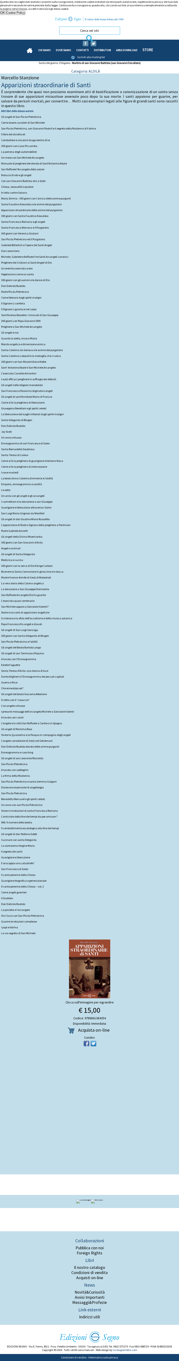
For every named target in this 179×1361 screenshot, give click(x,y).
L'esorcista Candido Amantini (18, 373)
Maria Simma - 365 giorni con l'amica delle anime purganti (36, 198)
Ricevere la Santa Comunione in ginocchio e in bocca (32, 571)
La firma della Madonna (15, 775)
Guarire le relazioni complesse (19, 921)
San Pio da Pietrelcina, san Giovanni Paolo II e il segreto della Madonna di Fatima (48, 128)
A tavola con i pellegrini (14, 770)
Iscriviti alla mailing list (91, 57)
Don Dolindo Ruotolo (13, 286)
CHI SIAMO (44, 50)
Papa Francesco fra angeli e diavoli (21, 624)
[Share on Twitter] (93, 1043)
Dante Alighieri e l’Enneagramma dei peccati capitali (32, 676)
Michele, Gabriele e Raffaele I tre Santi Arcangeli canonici (34, 256)
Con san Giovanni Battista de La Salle (23, 181)
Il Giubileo (7, 898)
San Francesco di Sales (14, 869)
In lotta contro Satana (14, 192)
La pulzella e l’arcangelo (15, 910)
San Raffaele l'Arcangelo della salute (22, 169)
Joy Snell (6, 431)
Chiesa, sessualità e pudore (17, 186)
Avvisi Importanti (89, 1297)
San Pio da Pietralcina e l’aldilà (19, 641)
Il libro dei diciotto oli (13, 134)
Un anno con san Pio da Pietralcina (21, 805)
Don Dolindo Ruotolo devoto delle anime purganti (30, 746)
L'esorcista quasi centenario (17, 600)
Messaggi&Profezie (89, 1302)
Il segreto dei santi (11, 851)
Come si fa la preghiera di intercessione (24, 466)
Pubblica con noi (90, 1247)
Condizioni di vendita (89, 1272)
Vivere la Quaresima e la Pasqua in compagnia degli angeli (36, 735)
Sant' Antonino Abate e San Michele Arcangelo (28, 367)
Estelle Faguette (10, 665)
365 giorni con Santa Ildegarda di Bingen (25, 635)
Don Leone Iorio (10, 251)
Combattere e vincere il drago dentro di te (25, 140)
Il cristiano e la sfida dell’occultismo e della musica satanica (36, 618)
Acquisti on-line (89, 1277)
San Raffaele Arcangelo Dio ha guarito (23, 595)
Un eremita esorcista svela (17, 268)
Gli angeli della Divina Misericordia (21, 536)
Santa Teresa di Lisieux (14, 455)
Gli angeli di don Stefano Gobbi (19, 834)
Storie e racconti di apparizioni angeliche (25, 612)
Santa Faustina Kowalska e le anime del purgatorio (31, 204)
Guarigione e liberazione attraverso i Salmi (26, 507)
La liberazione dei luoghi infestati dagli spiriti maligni (32, 414)
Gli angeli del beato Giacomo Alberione (24, 694)
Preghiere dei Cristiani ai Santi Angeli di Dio (26, 262)
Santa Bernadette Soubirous (17, 449)
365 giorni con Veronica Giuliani (19, 233)
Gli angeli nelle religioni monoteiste (22, 385)
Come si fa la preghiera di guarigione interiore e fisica (32, 461)
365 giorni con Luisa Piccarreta (19, 146)
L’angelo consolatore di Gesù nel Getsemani (27, 740)
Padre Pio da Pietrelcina (15, 291)
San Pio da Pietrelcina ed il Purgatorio (23, 239)
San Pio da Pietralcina (14, 793)
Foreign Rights (89, 1253)
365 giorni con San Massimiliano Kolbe (23, 361)
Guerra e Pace (9, 682)
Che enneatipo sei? (12, 688)
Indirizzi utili (89, 1316)
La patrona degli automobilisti (19, 151)
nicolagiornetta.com (125, 1350)
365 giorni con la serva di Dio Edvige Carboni (27, 565)
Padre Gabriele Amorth (14, 531)
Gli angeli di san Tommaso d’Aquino (22, 653)
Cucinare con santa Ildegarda (19, 840)
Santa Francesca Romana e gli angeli (23, 221)
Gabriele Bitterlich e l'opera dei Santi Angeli (26, 245)
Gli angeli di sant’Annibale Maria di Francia (26, 396)
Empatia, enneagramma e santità (21, 484)
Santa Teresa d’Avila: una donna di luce (24, 670)
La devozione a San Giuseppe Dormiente (25, 589)
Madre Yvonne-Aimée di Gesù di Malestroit (26, 577)
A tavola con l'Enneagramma (18, 659)
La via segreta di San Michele (18, 933)
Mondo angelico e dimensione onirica (23, 344)
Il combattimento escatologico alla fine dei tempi (30, 828)
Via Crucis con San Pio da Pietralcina (22, 915)
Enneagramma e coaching (17, 752)
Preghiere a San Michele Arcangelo (21, 326)
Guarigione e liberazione (15, 857)
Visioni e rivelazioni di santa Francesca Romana (29, 810)
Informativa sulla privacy (103, 1357)
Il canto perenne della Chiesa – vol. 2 (22, 886)
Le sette (5, 490)
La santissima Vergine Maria (18, 845)
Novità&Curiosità (90, 1292)
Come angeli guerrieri (14, 892)
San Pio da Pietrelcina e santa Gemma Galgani (29, 781)
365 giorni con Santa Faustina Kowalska (24, 216)
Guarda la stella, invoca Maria (19, 338)
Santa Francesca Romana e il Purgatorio (25, 227)
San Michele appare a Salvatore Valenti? (24, 606)
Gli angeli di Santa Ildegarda (18, 554)
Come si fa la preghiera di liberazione (23, 402)
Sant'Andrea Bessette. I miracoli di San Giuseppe (29, 315)
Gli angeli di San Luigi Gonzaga (19, 630)
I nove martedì (9, 472)
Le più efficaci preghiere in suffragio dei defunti (28, 379)
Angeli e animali (11, 548)
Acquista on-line (94, 1030)
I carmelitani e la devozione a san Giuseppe (26, 501)
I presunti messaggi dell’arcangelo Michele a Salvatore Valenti (37, 711)
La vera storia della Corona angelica (22, 583)
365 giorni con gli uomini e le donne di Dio (25, 280)
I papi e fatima (9, 927)
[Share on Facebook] (86, 1043)
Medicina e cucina (12, 560)
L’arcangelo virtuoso (13, 705)
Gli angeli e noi (9, 332)
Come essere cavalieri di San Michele (23, 122)
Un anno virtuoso (11, 437)
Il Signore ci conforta (13, 303)
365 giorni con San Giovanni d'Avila (22, 542)
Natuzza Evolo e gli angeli (16, 175)
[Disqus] (89, 1112)
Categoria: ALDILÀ (85, 71)
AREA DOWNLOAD (127, 50)
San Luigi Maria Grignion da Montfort (23, 513)
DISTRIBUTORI (102, 50)
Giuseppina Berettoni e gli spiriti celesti (23, 408)
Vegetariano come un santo (17, 274)
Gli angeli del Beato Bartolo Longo (21, 647)
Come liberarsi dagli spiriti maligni (21, 297)
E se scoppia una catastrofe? (17, 863)
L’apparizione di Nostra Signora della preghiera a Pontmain (36, 525)
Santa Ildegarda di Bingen (16, 420)
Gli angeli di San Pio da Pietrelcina (21, 116)
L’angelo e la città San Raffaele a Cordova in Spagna (31, 723)
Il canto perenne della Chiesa (18, 875)
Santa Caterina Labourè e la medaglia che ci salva (31, 356)
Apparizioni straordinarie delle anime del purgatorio (31, 210)
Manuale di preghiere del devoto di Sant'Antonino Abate (34, 163)
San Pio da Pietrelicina (14, 764)
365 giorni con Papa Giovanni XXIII (21, 321)
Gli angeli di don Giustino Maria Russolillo (25, 519)
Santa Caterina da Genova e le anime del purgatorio (32, 350)
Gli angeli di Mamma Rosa (16, 729)
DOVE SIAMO (63, 50)
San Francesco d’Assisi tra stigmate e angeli (27, 391)
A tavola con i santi (12, 717)
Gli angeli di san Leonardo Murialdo (22, 758)
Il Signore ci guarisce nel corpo (18, 309)
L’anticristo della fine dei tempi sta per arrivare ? (29, 816)
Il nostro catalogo (89, 1267)
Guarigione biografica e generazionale (23, 880)
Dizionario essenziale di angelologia (22, 787)
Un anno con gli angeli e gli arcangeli (23, 496)
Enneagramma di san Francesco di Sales (25, 443)
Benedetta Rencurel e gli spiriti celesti (23, 799)
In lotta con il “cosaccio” (15, 700)
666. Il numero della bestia (16, 822)
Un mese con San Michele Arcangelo (22, 157)
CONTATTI (82, 50)
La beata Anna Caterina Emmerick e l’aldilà (27, 478)
